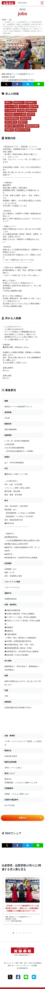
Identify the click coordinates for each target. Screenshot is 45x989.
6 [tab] (31, 933)
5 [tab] (28, 933)
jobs (10, 20)
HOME (4, 20)
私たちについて (9, 963)
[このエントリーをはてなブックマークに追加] (27, 84)
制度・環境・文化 (21, 963)
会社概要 (34, 965)
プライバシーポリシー (22, 965)
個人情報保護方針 (22, 968)
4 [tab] (24, 933)
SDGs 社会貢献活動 (35, 963)
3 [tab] (21, 933)
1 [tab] (14, 933)
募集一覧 (11, 965)
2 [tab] (17, 933)
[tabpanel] (22, 899)
